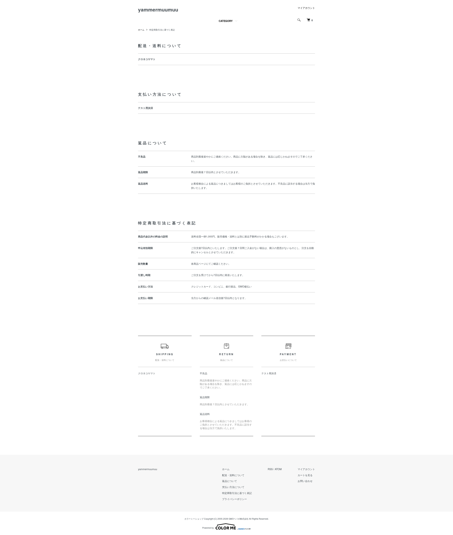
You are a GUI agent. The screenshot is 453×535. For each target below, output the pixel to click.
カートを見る (305, 475)
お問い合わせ (305, 481)
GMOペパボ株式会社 (238, 518)
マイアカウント (306, 8)
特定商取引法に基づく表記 (237, 493)
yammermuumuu (158, 9)
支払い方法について (233, 487)
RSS (270, 469)
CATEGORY (226, 21)
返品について (229, 481)
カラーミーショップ (193, 518)
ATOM (278, 469)
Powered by (208, 527)
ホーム (141, 29)
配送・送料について (233, 475)
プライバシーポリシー (234, 499)
